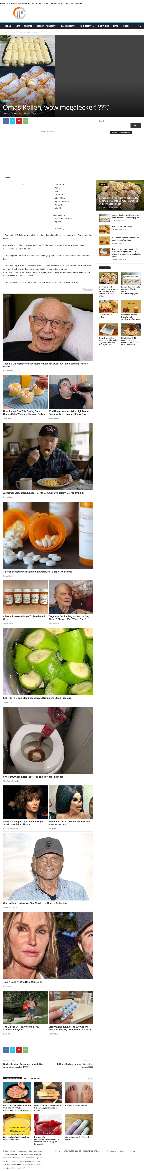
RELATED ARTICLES (12, 1078)
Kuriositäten (87, 26)
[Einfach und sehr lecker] (104, 229)
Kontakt (79, 3)
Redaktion (103, 208)
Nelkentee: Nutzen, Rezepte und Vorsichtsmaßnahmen (125, 238)
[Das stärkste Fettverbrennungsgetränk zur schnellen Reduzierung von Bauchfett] (48, 1124)
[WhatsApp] (25, 121)
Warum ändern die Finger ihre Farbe (78, 1138)
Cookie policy (57, 3)
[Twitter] (12, 121)
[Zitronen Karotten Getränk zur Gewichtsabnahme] (17, 1124)
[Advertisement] (48, 153)
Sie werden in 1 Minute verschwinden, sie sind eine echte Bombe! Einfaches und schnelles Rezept (119, 200)
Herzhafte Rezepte (46, 26)
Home (2, 3)
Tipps (115, 26)
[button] (140, 26)
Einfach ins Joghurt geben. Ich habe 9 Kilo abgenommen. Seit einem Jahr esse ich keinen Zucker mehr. (126, 253)
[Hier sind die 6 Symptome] (79, 1092)
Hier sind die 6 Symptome (76, 1105)
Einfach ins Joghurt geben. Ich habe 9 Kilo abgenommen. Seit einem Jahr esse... (108, 341)
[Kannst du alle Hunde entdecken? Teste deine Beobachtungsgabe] (104, 218)
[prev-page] (88, 1078)
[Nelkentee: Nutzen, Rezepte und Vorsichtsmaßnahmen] (104, 240)
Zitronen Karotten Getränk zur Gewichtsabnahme (16, 1138)
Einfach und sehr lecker (122, 226)
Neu (18, 26)
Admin (7, 113)
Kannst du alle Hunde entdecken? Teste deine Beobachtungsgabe (126, 216)
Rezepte (28, 26)
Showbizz (103, 26)
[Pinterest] (19, 121)
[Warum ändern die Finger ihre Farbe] (79, 1124)
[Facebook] (6, 121)
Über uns (69, 3)
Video (126, 26)
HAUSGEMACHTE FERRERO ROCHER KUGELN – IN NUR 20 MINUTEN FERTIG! (130, 341)
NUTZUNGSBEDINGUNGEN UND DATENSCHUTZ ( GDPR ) (28, 3)
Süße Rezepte (68, 26)
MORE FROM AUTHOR (32, 1078)
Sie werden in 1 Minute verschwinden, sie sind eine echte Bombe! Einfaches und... (108, 291)
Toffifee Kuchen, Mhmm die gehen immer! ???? (75, 1065)
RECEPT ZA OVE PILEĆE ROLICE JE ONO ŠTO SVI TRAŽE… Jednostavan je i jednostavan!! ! (17, 1107)
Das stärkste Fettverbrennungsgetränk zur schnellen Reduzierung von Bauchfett (47, 1140)
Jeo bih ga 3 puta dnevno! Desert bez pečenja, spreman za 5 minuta (48, 1107)
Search (101, 121)
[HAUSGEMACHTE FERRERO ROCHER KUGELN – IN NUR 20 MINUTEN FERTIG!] (131, 329)
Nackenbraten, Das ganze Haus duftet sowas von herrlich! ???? (23, 1065)
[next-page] (91, 1078)
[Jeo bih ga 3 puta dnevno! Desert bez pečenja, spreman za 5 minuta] (48, 1092)
